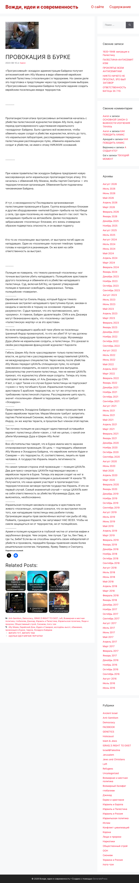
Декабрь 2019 (111, 493)
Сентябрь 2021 (111, 401)
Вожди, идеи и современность (41, 7)
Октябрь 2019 (110, 503)
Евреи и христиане (113, 799)
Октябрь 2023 (111, 285)
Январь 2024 (110, 272)
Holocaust (108, 736)
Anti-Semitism (15, 618)
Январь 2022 (110, 382)
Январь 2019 (110, 544)
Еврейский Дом (27, 627)
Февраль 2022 (111, 378)
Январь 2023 (110, 327)
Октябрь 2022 (111, 341)
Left (61, 618)
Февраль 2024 (111, 267)
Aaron (106, 116)
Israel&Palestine (111, 750)
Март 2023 (109, 318)
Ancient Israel (110, 713)
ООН (105, 850)
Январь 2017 (110, 655)
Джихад (31, 621)
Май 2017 (108, 637)
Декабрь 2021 (110, 387)
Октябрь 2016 (110, 669)
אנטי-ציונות (51, 624)
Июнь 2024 (109, 248)
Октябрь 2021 (110, 396)
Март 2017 (109, 646)
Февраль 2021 (111, 433)
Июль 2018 (109, 572)
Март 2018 (109, 590)
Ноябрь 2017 (110, 609)
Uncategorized (111, 773)
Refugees (108, 768)
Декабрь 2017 (110, 604)
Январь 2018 (110, 600)
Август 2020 (110, 461)
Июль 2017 (109, 627)
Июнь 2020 (109, 466)
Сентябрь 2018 (111, 563)
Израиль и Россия (113, 813)
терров (29, 630)
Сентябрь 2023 (111, 290)
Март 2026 (109, 207)
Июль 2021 (109, 410)
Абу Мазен (14, 627)
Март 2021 (109, 429)
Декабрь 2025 (111, 221)
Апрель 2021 (110, 424)
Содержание (120, 7)
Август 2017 (109, 623)
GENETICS (108, 731)
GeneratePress (100, 878)
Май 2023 (108, 309)
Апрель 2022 (110, 369)
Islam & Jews (110, 741)
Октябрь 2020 (111, 452)
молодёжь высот (62, 627)
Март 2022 (109, 373)
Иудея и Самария (44, 627)
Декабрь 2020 (111, 443)
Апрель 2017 (110, 641)
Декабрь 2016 (111, 660)
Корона (107, 832)
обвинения (77, 627)
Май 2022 (108, 364)
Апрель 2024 (110, 258)
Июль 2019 (109, 517)
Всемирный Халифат (114, 786)
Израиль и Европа (113, 804)
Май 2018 (108, 581)
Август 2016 (110, 678)
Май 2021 (108, 419)
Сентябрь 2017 (111, 618)
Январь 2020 (110, 489)
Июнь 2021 (109, 415)
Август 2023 (110, 295)
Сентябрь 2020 (111, 456)
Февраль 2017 (111, 651)
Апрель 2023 (110, 313)
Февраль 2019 (111, 540)
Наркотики (109, 841)
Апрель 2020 (110, 475)
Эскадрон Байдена (43, 630)
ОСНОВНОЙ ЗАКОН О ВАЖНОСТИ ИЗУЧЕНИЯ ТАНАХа (116, 123)
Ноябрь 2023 (110, 281)
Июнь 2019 (109, 521)
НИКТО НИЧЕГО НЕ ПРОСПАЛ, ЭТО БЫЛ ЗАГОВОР (114, 79)
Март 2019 (109, 535)
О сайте (97, 7)
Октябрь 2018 (110, 558)
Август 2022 (110, 350)
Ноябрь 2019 (110, 498)
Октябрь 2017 (110, 614)
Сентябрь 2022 (111, 345)
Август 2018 (109, 567)
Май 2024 (108, 253)
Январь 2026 (110, 216)
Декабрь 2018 (110, 549)
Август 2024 (110, 239)
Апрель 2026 (110, 202)
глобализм (21, 621)
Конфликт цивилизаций (116, 827)
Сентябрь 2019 (111, 507)
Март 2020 (109, 480)
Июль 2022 (109, 355)
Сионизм (41, 624)
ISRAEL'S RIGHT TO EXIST (46, 618)
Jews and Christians (114, 759)
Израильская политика (69, 621)
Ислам (106, 823)
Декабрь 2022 (111, 332)
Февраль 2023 (111, 322)
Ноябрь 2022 (110, 336)
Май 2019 (108, 526)
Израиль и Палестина (46, 621)
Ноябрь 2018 (110, 554)
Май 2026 (108, 198)
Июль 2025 (109, 235)
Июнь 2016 (109, 688)
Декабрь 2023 (111, 276)
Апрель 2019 (110, 530)
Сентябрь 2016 (111, 674)
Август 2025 (110, 230)
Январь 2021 (110, 438)
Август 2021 (109, 406)
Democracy (28, 618)
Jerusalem (108, 754)
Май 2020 (108, 470)
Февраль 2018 (111, 595)
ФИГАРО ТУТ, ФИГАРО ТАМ (22, 633)
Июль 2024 (109, 244)
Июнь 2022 (109, 359)
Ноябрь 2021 (110, 392)
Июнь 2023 (109, 304)
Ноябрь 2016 (110, 664)
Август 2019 (110, 512)
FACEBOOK (109, 727)
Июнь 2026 (109, 193)
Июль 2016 (109, 683)
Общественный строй (25, 624)
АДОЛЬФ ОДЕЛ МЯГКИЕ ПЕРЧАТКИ (26, 636)
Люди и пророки (112, 836)
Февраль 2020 (111, 484)
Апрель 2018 (110, 586)
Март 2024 (109, 262)
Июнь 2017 (109, 632)
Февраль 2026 (111, 211)
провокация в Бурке (15, 630)
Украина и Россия (113, 860)
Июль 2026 (109, 188)
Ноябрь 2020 (110, 447)
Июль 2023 (109, 299)
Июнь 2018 (109, 577)
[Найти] (130, 25)
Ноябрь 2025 (110, 225)
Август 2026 (110, 184)
